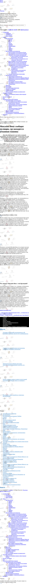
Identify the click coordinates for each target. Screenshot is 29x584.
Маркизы (8, 85)
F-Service (2, 10)
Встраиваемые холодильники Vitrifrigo (17, 104)
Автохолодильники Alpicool (15, 105)
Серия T (5, 472)
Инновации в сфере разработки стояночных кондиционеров (13, 395)
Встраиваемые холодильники (10, 482)
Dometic (10, 39)
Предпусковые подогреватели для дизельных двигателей (19, 59)
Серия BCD (5, 477)
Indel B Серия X (6, 431)
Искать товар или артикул (6, 25)
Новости (2, 310)
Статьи (4, 318)
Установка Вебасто (7, 93)
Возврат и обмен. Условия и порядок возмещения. (15, 326)
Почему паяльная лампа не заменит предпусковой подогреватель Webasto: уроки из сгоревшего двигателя (15, 380)
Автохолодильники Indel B (9, 420)
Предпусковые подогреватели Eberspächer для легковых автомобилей (18, 68)
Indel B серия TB (7, 437)
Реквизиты (8, 33)
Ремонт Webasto (9, 90)
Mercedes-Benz (7, 310)
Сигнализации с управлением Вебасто (15, 113)
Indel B (10, 43)
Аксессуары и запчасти (14, 109)
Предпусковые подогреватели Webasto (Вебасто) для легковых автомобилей (17, 54)
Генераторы (8, 86)
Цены (4, 37)
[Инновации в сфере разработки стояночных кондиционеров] (8, 403)
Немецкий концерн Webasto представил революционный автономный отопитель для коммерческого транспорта (13, 364)
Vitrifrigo (10, 48)
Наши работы (9, 36)
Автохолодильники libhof (9, 454)
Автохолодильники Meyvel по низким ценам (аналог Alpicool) (17, 102)
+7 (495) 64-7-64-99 (12, 29)
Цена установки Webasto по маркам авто (15, 91)
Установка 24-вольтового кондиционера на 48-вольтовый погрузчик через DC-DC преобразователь (15, 333)
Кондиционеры (9, 38)
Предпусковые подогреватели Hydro (17, 52)
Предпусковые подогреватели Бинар (17, 63)
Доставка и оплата (7, 324)
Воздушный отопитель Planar (15, 81)
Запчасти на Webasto (10, 89)
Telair (9, 47)
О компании (6, 32)
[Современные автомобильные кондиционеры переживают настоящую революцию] (8, 356)
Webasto (10, 50)
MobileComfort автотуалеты (9, 425)
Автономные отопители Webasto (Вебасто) (18, 77)
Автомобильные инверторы (12, 88)
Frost (9, 42)
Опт (4, 98)
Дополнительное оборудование (10, 99)
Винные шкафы (9, 110)
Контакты (5, 114)
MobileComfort (11, 46)
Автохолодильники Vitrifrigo (15, 108)
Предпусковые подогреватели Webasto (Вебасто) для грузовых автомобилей (17, 62)
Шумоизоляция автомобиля (12, 112)
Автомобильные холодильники (13, 100)
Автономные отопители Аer (15, 76)
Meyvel (10, 41)
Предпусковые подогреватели (13, 51)
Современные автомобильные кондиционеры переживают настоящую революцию (14, 348)
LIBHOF (10, 44)
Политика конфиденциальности (10, 322)
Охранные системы (7, 473)
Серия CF (5, 483)
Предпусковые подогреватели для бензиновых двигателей (19, 57)
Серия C (5, 417)
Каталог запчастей (7, 96)
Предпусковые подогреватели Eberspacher (18, 65)
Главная (5, 317)
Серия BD (5, 469)
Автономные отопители (11, 75)
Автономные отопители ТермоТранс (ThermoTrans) (15, 428)
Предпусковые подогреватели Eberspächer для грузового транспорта (18, 71)
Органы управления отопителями (16, 74)
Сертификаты (9, 34)
